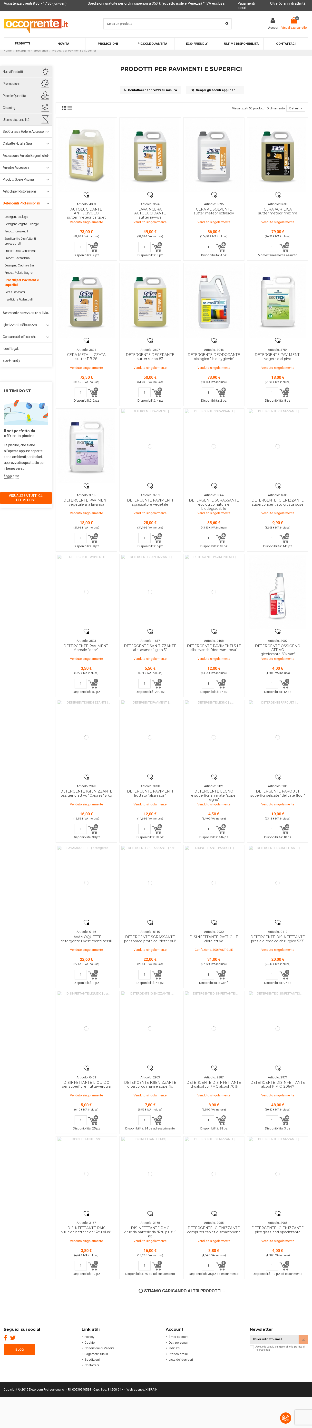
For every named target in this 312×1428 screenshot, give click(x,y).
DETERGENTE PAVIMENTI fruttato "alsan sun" (150, 793)
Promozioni (11, 84)
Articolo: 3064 (214, 495)
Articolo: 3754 (277, 350)
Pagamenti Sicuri (96, 1354)
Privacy (89, 1337)
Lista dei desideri (181, 1359)
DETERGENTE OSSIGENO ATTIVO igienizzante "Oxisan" (277, 650)
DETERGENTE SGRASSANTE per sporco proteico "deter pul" (150, 939)
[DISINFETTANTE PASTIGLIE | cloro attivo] (214, 883)
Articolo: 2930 (214, 932)
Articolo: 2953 (150, 1077)
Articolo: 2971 (277, 1077)
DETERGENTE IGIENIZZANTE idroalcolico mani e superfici (150, 1084)
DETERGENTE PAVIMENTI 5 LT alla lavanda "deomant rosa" (214, 648)
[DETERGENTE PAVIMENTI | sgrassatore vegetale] (150, 446)
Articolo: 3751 (150, 495)
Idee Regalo (11, 349)
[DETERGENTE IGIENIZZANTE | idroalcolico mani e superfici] (150, 1028)
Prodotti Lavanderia (17, 258)
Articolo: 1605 (277, 495)
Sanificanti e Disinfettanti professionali (20, 241)
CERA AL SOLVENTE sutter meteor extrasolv (214, 211)
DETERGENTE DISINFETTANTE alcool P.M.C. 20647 (277, 1084)
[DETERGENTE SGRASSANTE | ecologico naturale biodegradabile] (214, 446)
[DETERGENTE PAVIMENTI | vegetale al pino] (278, 301)
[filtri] (64, 108)
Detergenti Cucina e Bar (19, 265)
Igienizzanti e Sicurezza (20, 325)
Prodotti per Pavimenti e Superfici (21, 282)
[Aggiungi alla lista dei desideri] (86, 194)
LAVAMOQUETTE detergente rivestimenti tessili (86, 939)
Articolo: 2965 (277, 1223)
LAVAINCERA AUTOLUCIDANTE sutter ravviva (150, 213)
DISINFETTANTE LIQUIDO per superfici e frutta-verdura (86, 1084)
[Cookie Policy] (285, 1418)
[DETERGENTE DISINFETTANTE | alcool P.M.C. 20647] (278, 1028)
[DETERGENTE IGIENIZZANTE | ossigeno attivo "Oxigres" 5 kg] (86, 737)
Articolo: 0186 (277, 786)
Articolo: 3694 (86, 350)
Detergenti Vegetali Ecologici (21, 224)
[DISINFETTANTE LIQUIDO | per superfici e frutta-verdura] (86, 1028)
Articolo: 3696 (150, 204)
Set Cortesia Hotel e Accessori (24, 131)
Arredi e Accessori (16, 167)
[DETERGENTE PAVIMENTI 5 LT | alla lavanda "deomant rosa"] (214, 592)
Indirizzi (174, 1348)
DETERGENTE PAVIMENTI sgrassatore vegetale (150, 502)
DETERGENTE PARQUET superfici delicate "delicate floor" (277, 793)
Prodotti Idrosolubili (16, 231)
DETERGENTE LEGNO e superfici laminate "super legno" (214, 795)
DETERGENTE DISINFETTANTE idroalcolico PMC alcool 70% (213, 1084)
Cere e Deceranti (14, 292)
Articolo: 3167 (86, 1223)
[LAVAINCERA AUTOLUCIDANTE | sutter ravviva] (150, 155)
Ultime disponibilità (16, 120)
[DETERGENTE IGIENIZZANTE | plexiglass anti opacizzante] (278, 1174)
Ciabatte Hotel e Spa (17, 143)
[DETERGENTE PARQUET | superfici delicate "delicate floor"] (278, 737)
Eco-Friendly (11, 360)
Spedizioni (92, 1359)
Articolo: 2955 (214, 1223)
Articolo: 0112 (277, 932)
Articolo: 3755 (86, 495)
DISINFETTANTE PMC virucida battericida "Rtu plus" (86, 1230)
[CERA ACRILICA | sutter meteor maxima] (278, 155)
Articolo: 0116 (86, 932)
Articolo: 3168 (150, 1223)
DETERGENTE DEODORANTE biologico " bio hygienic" (214, 357)
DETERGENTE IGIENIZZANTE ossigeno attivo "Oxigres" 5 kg (86, 793)
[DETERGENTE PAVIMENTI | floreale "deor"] (86, 592)
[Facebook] (5, 1337)
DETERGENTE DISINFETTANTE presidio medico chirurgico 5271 (277, 939)
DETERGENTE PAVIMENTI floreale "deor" (86, 648)
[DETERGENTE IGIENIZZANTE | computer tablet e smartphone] (214, 1174)
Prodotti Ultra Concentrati (20, 251)
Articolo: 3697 (150, 350)
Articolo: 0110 (150, 932)
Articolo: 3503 (86, 641)
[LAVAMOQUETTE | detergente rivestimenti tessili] (86, 883)
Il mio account (178, 1337)
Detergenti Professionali (21, 203)
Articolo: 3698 (277, 204)
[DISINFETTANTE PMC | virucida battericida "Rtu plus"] (86, 1174)
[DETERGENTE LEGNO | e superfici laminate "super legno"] (214, 737)
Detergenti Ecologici (16, 217)
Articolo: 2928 (86, 786)
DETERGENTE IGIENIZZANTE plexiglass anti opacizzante (278, 1230)
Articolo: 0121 (214, 786)
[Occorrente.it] (36, 23)
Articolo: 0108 (214, 641)
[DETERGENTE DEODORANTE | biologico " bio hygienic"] (214, 301)
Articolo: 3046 (214, 350)
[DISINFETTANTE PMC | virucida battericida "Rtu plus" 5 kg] (150, 1174)
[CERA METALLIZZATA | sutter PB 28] (86, 301)
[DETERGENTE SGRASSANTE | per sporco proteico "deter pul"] (150, 883)
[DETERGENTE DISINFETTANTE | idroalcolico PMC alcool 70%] (214, 1028)
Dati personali (178, 1342)
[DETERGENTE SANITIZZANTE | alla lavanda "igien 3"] (150, 592)
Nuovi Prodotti (13, 72)
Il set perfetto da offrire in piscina (19, 433)
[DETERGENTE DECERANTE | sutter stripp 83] (150, 301)
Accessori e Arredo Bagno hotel (25, 156)
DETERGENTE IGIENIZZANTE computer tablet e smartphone (214, 1230)
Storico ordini (178, 1354)
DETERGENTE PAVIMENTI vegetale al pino (278, 357)
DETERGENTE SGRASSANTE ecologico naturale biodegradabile (214, 504)
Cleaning (9, 108)
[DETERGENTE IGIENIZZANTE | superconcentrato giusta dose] (278, 446)
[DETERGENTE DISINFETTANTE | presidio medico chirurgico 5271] (278, 883)
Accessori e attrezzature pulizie (25, 313)
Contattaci (92, 1365)
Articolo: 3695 (214, 204)
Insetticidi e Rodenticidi (18, 299)
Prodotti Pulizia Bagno (18, 272)
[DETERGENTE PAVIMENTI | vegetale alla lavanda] (86, 446)
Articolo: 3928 (150, 786)
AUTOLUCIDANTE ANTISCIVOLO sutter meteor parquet (86, 213)
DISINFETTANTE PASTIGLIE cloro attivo (214, 939)
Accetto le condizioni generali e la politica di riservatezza (280, 1348)
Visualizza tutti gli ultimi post (26, 498)
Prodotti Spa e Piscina (18, 179)
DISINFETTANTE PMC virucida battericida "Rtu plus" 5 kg (150, 1232)
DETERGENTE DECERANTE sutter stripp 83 (150, 357)
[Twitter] (13, 1337)
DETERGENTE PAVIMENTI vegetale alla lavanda (86, 502)
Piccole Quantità (14, 96)
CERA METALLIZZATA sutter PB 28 (86, 357)
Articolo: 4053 (86, 204)
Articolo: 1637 (150, 641)
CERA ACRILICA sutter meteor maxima (277, 211)
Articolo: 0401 (86, 1077)
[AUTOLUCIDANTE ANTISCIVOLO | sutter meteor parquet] (86, 155)
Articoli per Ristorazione (20, 191)
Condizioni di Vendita (100, 1348)
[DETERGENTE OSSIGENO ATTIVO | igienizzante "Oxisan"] (278, 592)
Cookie (90, 1342)
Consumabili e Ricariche (20, 337)
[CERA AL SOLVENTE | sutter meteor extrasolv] (214, 155)
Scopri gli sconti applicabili (217, 90)
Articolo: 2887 (214, 1077)
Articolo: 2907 (277, 641)
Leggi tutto (11, 476)
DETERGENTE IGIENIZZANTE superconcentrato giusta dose (278, 502)
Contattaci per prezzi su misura (152, 90)
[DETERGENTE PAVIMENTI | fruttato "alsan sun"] (150, 737)
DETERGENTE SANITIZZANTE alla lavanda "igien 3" (150, 648)
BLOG (19, 1349)
